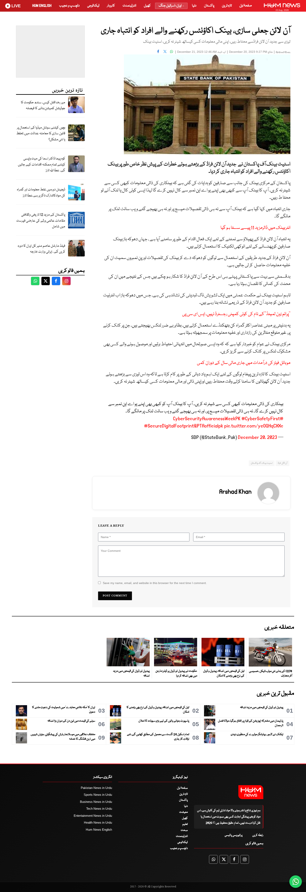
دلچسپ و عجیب (69, 5)
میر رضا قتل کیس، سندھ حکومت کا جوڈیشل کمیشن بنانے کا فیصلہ (43, 105)
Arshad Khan (283, 52)
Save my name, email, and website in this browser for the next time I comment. (155, 583)
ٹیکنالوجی (93, 5)
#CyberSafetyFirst (260, 418)
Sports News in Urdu (98, 794)
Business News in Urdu (96, 801)
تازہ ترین (227, 5)
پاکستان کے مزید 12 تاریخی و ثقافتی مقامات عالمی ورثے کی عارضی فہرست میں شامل (40, 220)
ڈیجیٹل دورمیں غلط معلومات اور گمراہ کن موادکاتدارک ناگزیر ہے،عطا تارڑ (41, 192)
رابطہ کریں (257, 835)
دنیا (194, 5)
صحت (184, 830)
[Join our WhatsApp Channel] (295, 881)
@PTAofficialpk (208, 426)
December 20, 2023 (257, 437)
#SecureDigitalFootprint (169, 426)
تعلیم (185, 824)
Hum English (41, 5)
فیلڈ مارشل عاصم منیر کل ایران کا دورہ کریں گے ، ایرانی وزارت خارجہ (41, 249)
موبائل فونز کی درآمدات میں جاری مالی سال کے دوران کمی (243, 363)
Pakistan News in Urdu (96, 788)
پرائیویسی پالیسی (234, 835)
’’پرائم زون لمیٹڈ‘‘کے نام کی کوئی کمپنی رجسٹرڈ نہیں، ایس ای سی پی (236, 314)
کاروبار (111, 5)
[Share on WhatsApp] (171, 51)
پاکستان (209, 5)
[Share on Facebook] (158, 51)
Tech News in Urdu (99, 808)
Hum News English (99, 829)
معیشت (183, 812)
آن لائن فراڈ (282, 463)
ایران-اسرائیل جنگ (170, 5)
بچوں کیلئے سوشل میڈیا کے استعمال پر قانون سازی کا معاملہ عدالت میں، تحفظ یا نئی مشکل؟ (40, 133)
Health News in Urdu (98, 822)
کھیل (147, 5)
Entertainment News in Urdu (93, 815)
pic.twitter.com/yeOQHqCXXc (253, 426)
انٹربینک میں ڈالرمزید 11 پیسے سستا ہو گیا (255, 227)
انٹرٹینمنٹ (129, 5)
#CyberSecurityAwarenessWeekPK (228, 418)
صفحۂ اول (245, 5)
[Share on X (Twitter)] (165, 51)
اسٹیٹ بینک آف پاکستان (261, 463)
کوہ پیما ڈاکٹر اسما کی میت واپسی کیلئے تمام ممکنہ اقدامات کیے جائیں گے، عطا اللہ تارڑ (41, 164)
